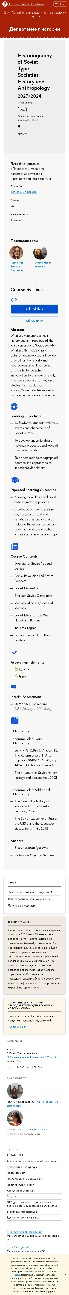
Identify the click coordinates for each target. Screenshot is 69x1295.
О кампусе (15, 1155)
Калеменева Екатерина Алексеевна (27, 1129)
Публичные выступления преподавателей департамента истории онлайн (30, 1005)
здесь (55, 1268)
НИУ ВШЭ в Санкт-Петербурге (26, 4)
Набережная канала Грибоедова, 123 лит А (31, 1057)
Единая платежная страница (23, 1217)
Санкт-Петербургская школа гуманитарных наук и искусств (34, 14)
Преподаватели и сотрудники (24, 1178)
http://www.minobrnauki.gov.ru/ (25, 1231)
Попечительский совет (20, 1184)
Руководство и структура (22, 1166)
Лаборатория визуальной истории (29, 899)
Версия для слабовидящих (22, 1211)
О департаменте (19, 922)
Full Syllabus (34, 309)
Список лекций (17, 1026)
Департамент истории (34, 29)
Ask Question (34, 321)
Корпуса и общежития (20, 1190)
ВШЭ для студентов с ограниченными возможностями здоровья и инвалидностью (32, 1204)
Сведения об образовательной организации (32, 1161)
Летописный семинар (21, 905)
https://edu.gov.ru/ (18, 1247)
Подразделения (16, 1172)
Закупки (11, 1196)
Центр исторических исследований (30, 892)
